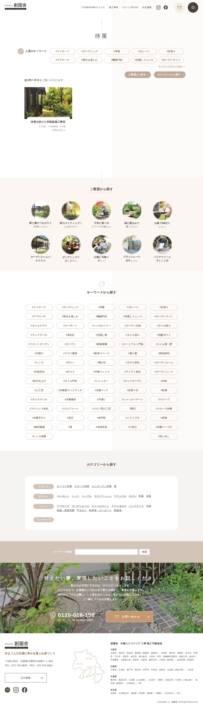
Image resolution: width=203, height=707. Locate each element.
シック (75, 496)
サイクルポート (100, 506)
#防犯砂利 (164, 353)
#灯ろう (70, 371)
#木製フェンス (101, 371)
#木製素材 (70, 399)
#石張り (171, 51)
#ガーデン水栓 (132, 325)
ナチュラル (120, 496)
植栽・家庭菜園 (65, 510)
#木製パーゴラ (164, 427)
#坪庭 (117, 51)
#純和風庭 (39, 427)
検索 (144, 551)
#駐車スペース (101, 353)
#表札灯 (70, 335)
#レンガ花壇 (39, 436)
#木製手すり (39, 417)
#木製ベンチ (101, 390)
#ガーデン (70, 344)
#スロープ (164, 399)
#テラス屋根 (70, 353)
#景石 (133, 408)
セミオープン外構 (102, 486)
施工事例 (113, 7)
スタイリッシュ (102, 496)
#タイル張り (133, 335)
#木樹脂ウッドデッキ (70, 390)
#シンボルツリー (101, 325)
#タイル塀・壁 (164, 344)
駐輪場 (117, 510)
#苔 (70, 427)
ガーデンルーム (80, 506)
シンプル (87, 496)
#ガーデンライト (171, 59)
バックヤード (136, 506)
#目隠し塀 (101, 335)
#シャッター (101, 380)
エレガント (63, 496)
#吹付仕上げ (39, 380)
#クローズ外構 (164, 408)
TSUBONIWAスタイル (93, 7)
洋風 (148, 496)
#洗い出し (164, 436)
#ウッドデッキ (39, 335)
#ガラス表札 (133, 362)
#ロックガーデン (132, 380)
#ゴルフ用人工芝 (101, 408)
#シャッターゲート (132, 399)
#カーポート (70, 325)
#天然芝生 (39, 371)
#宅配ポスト (164, 335)
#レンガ (39, 362)
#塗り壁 (132, 353)
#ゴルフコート (70, 408)
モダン (132, 496)
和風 (141, 496)
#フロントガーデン (39, 344)
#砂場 (164, 390)
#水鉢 (164, 380)
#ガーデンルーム (163, 362)
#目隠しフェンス (143, 59)
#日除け (39, 353)
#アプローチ (63, 59)
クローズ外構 (81, 486)
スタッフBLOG (130, 7)
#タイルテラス (39, 325)
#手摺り (101, 399)
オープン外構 (64, 486)
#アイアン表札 (132, 371)
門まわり (82, 510)
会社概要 (147, 7)
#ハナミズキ (133, 417)
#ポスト (70, 362)
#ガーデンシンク (163, 371)
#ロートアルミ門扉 (132, 344)
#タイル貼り (164, 325)
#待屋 (164, 417)
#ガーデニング (90, 51)
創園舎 (175, 702)
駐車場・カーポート (100, 510)
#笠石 (70, 417)
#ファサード (63, 51)
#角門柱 (101, 417)
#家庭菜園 (101, 344)
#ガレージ (144, 51)
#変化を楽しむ (90, 59)
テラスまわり (119, 506)
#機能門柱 (117, 59)
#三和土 (132, 427)
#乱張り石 (132, 390)
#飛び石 (101, 362)
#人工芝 (39, 390)
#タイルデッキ (39, 399)
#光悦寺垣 (101, 427)
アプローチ (63, 506)
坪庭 (148, 506)
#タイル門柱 (70, 380)
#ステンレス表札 (39, 408)
